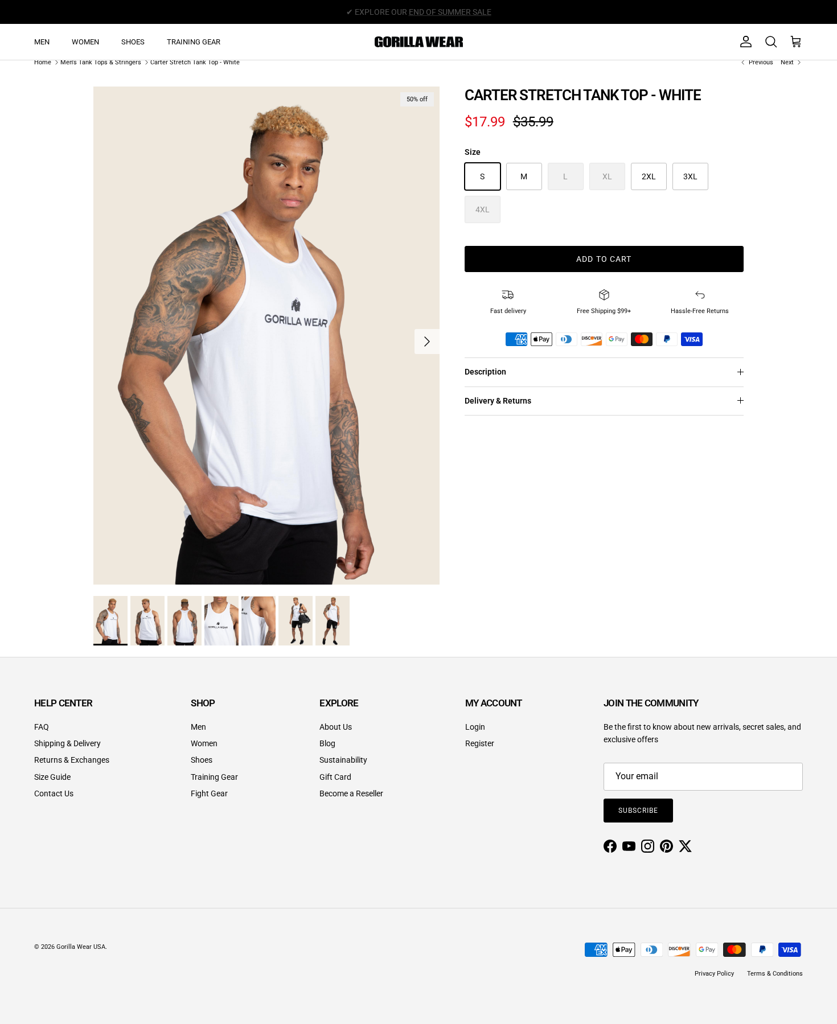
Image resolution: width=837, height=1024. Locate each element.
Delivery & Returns (498, 400)
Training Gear (214, 777)
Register (479, 743)
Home (42, 62)
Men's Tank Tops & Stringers (100, 62)
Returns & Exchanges (71, 759)
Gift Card (335, 777)
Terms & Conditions (775, 973)
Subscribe (638, 811)
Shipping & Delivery (67, 743)
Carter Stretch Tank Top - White (195, 62)
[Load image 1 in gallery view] (266, 336)
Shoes (201, 759)
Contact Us (53, 793)
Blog (327, 743)
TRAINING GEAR (193, 42)
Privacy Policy (714, 973)
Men (198, 726)
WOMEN (85, 42)
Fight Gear (209, 793)
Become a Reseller (351, 793)
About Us (335, 726)
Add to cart (603, 259)
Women (204, 743)
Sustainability (343, 759)
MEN (42, 42)
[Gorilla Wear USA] (419, 41)
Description (485, 371)
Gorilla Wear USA (80, 947)
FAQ (41, 726)
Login (475, 726)
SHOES (133, 42)
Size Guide (52, 777)
